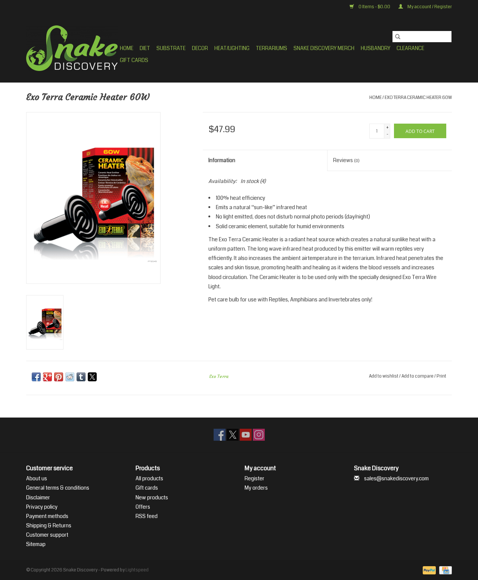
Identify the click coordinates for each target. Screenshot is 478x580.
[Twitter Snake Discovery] (233, 435)
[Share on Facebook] (36, 376)
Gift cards (134, 60)
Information (221, 160)
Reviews (346, 160)
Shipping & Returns (48, 525)
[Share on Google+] (47, 376)
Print (441, 376)
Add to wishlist (384, 376)
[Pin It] (58, 376)
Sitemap (36, 544)
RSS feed (147, 516)
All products (149, 478)
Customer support (47, 535)
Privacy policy (42, 507)
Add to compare (417, 376)
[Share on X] (92, 376)
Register (254, 478)
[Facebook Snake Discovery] (220, 435)
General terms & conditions (57, 487)
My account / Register (429, 7)
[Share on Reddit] (69, 376)
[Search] (397, 37)
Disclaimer (38, 497)
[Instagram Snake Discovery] (259, 435)
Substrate (171, 48)
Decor (200, 48)
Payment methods (47, 516)
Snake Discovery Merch (324, 48)
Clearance (410, 48)
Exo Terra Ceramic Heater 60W (418, 97)
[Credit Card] (444, 570)
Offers (143, 507)
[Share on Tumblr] (81, 376)
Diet (145, 48)
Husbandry (375, 48)
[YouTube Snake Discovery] (246, 435)
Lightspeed (137, 570)
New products (152, 497)
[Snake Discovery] (72, 48)
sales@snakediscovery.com (396, 478)
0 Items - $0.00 (374, 7)
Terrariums (271, 48)
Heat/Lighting (231, 48)
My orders (256, 487)
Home (126, 48)
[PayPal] (428, 570)
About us (36, 478)
